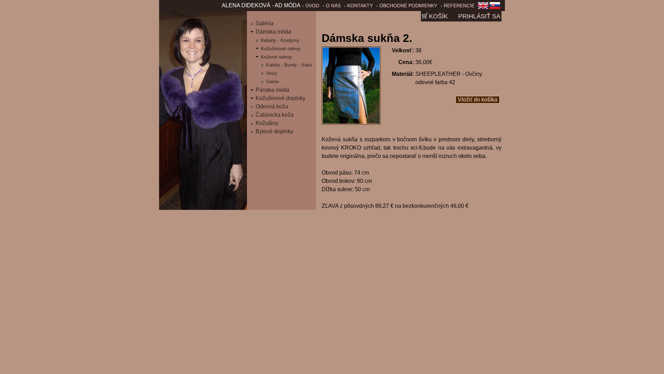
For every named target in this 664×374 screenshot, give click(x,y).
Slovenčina (496, 7)
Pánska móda (272, 90)
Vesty (271, 73)
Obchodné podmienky (408, 5)
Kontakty (360, 5)
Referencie (459, 5)
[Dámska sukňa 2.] (351, 123)
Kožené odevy (276, 57)
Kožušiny (267, 123)
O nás (333, 5)
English (483, 7)
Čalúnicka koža (275, 115)
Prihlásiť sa (479, 16)
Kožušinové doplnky (280, 98)
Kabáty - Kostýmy (280, 40)
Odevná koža (272, 106)
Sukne (272, 81)
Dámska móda (273, 32)
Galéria (265, 23)
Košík (438, 16)
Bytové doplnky (274, 131)
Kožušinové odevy (281, 48)
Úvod (312, 5)
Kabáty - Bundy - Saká (289, 65)
